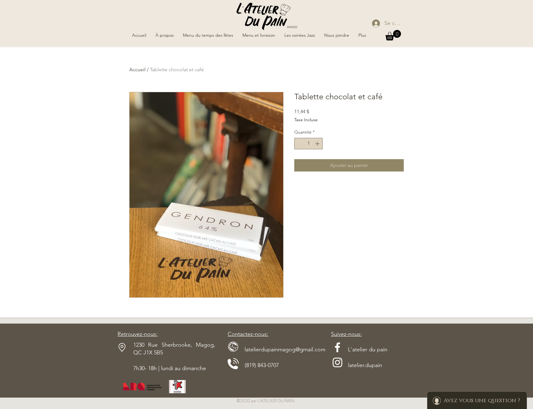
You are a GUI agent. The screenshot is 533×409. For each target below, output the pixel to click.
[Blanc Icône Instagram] (337, 362)
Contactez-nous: (248, 334)
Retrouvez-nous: (138, 334)
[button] (393, 35)
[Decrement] (299, 143)
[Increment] (318, 143)
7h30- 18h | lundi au (157, 368)
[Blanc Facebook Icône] (337, 347)
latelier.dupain (365, 365)
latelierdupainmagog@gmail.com (276, 349)
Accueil (137, 69)
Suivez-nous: (346, 334)
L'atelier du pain (359, 349)
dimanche (194, 368)
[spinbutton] (308, 143)
